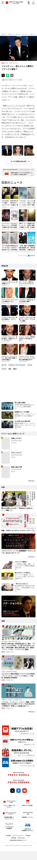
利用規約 (28, 835)
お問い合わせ (21, 838)
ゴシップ (4, 365)
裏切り (15, 368)
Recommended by (23, 255)
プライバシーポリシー (18, 835)
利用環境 (13, 838)
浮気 (10, 368)
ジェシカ (30, 365)
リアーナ (4, 368)
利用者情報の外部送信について (18, 840)
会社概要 (8, 835)
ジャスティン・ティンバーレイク (17, 365)
